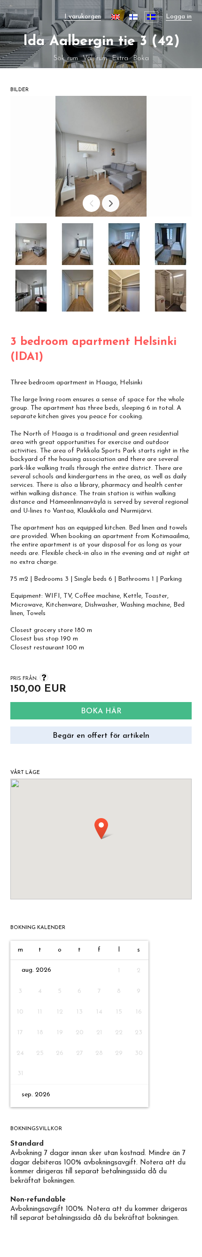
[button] (31, 246)
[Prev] (91, 203)
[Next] (110, 203)
